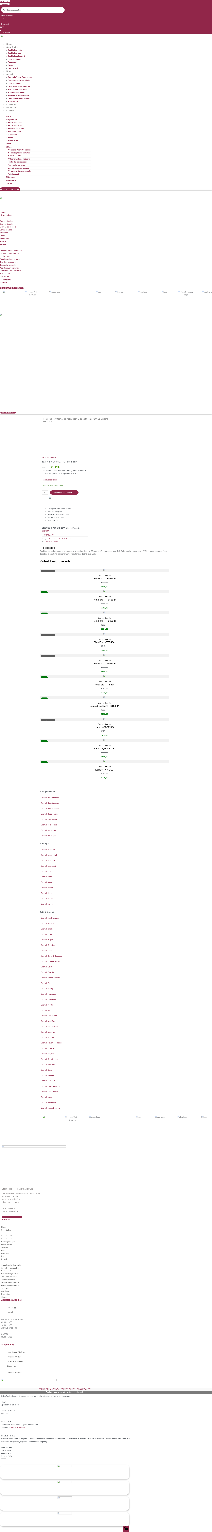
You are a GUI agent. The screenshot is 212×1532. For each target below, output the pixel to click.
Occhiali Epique (47, 967)
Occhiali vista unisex (49, 819)
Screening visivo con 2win (19, 80)
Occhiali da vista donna (50, 798)
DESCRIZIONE (49, 548)
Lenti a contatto (14, 59)
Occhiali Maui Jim (48, 1021)
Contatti (10, 110)
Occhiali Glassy (47, 989)
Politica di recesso (17, 1428)
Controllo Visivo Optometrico (20, 77)
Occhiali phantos (47, 882)
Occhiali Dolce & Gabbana (51, 956)
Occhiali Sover (46, 1070)
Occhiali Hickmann (48, 999)
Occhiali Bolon (46, 934)
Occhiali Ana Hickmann (50, 918)
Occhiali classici (47, 888)
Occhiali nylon (46, 877)
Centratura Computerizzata (19, 98)
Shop (52, 419)
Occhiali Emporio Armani (50, 961)
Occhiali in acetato (51, 542)
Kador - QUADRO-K (104, 748)
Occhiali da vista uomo (82, 419)
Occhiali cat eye (47, 904)
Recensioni (11, 107)
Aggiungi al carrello (64, 492)
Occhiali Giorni (46, 983)
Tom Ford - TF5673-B (104, 663)
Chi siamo (11, 104)
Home (9, 44)
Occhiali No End (47, 1037)
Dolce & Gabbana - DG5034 (104, 706)
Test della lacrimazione (17, 89)
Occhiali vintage (47, 898)
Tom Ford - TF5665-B (104, 599)
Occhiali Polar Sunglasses (51, 1043)
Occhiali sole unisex (49, 825)
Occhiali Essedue (48, 972)
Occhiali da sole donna (50, 808)
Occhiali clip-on (47, 871)
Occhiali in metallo (48, 861)
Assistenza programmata (18, 95)
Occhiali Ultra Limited (49, 1092)
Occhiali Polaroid (47, 1048)
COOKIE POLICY (84, 1389)
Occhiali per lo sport (16, 56)
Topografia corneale (16, 92)
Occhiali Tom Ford (48, 1081)
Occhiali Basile (47, 929)
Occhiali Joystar (47, 1005)
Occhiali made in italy (49, 855)
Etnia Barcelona (49, 457)
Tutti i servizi (13, 101)
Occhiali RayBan (47, 1054)
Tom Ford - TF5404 (104, 642)
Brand (9, 71)
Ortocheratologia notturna (19, 86)
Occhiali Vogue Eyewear (50, 1108)
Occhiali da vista (15, 50)
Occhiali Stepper (47, 1075)
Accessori (12, 62)
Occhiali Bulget (47, 940)
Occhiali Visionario (48, 1102)
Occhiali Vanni (46, 1097)
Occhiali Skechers (48, 1065)
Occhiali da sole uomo (49, 814)
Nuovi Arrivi (13, 68)
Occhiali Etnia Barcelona (50, 978)
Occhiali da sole (14, 53)
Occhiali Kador (46, 1010)
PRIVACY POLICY (68, 1389)
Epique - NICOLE (104, 769)
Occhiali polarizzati (48, 866)
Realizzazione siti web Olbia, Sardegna (61, 1392)
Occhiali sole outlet (48, 830)
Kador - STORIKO (104, 727)
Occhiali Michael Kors (49, 1026)
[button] (106, 192)
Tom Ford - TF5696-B (104, 578)
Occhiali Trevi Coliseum (50, 1086)
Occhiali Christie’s (48, 945)
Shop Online (12, 47)
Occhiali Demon (47, 951)
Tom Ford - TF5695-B (104, 621)
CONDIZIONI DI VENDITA (49, 1389)
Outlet (10, 65)
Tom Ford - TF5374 (104, 684)
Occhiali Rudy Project (49, 1059)
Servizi (9, 74)
